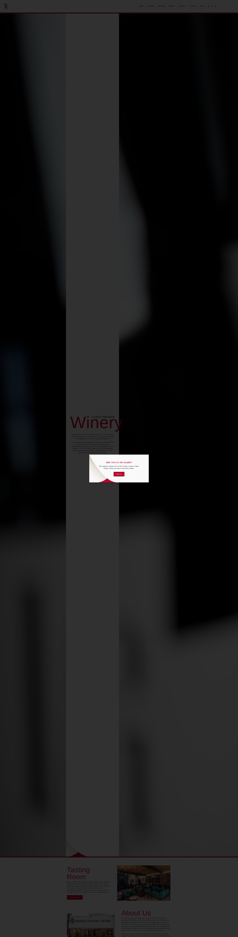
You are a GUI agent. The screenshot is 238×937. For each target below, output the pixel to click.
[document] (119, 468)
